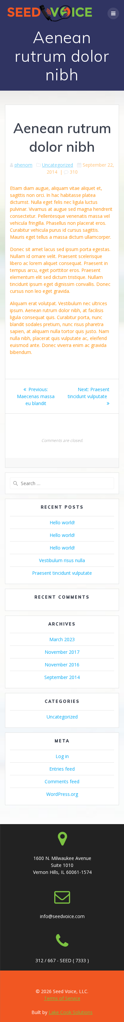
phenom (23, 165)
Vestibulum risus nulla (62, 560)
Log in (62, 756)
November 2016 (62, 664)
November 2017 (62, 652)
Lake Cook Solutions (71, 1012)
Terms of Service (62, 998)
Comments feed (62, 781)
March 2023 (62, 639)
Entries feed (62, 769)
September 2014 (62, 677)
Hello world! (62, 522)
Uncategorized (57, 165)
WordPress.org (62, 794)
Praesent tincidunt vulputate (62, 573)
